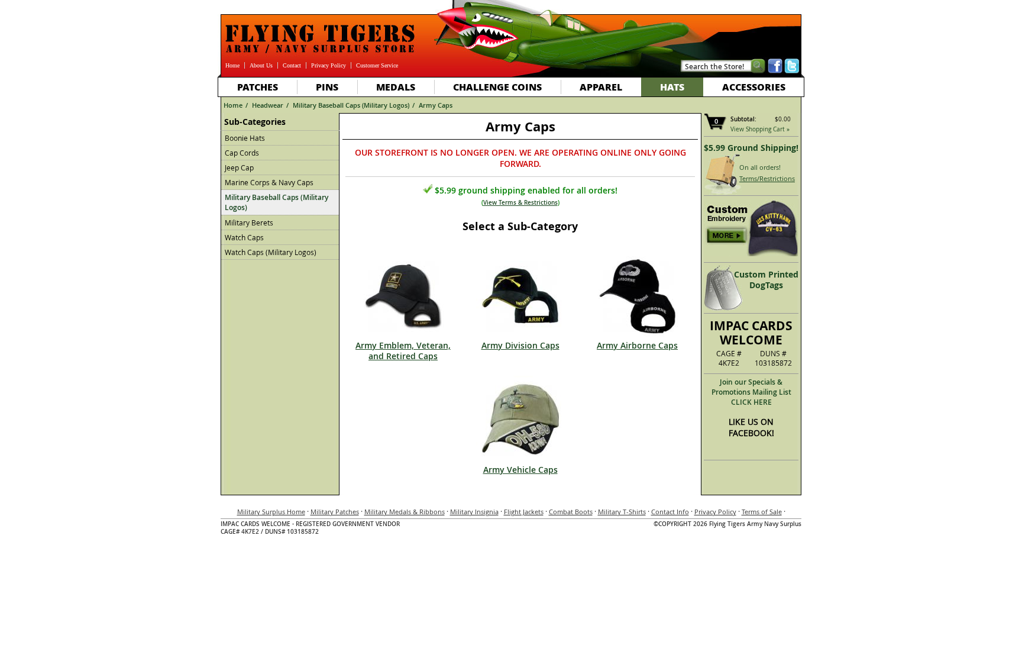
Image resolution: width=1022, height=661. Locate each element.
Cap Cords (242, 152)
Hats (672, 86)
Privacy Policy (328, 65)
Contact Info (670, 511)
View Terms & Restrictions (520, 203)
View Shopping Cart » (760, 129)
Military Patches (335, 511)
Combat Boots (571, 511)
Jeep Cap (239, 167)
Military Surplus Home (271, 511)
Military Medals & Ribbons (404, 511)
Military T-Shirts (622, 511)
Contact (292, 65)
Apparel (601, 86)
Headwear (267, 105)
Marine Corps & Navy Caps (269, 182)
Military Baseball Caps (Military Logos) (351, 105)
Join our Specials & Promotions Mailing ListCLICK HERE (751, 392)
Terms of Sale (762, 511)
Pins (327, 86)
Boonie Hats (245, 138)
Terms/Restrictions (767, 178)
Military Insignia (474, 511)
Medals (395, 86)
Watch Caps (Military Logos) (270, 252)
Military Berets (249, 222)
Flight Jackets (524, 511)
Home (232, 65)
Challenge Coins (497, 86)
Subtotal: (743, 119)
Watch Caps (244, 237)
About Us (261, 65)
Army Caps (435, 105)
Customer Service (377, 65)
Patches (257, 86)
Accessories (753, 86)
